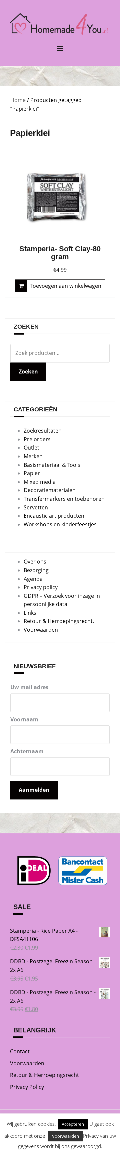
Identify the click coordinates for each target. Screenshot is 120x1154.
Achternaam (27, 751)
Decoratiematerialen (50, 490)
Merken (33, 456)
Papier (32, 473)
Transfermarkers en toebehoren (64, 498)
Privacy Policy (27, 1087)
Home (18, 100)
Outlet (31, 447)
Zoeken (28, 371)
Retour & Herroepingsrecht (44, 1075)
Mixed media (40, 481)
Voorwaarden (41, 629)
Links (30, 612)
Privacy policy (41, 587)
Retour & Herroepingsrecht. (59, 621)
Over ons (35, 561)
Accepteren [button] (73, 1124)
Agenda (33, 578)
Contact (20, 1051)
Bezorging (36, 570)
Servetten (36, 507)
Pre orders (37, 439)
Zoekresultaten (43, 430)
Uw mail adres (29, 687)
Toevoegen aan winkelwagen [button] (65, 285)
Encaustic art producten (54, 515)
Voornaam (24, 719)
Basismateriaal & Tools (52, 465)
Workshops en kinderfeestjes (60, 524)
